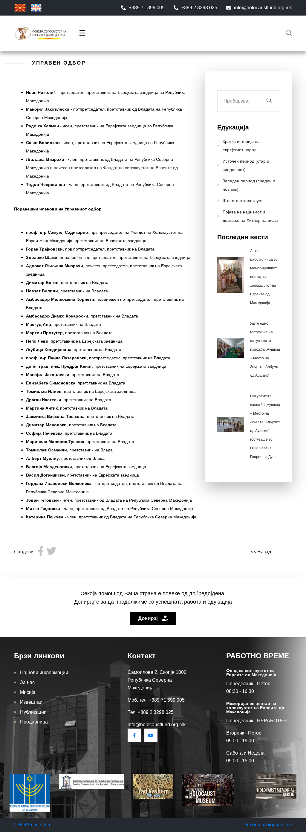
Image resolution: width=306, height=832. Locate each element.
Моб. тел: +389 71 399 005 (156, 700)
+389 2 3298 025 (199, 7)
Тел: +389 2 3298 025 (151, 712)
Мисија (28, 692)
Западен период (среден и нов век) (249, 185)
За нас (27, 682)
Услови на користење (268, 824)
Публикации (33, 712)
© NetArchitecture (33, 824)
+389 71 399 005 (147, 7)
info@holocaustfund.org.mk (263, 7)
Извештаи (31, 702)
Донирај (148, 618)
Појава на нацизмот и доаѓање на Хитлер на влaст (251, 216)
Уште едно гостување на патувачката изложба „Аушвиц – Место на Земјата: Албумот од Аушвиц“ (265, 349)
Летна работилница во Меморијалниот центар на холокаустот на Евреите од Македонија (264, 277)
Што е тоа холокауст (243, 200)
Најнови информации (44, 672)
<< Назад (261, 551)
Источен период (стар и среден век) (246, 165)
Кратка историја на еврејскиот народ (241, 145)
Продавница (34, 721)
